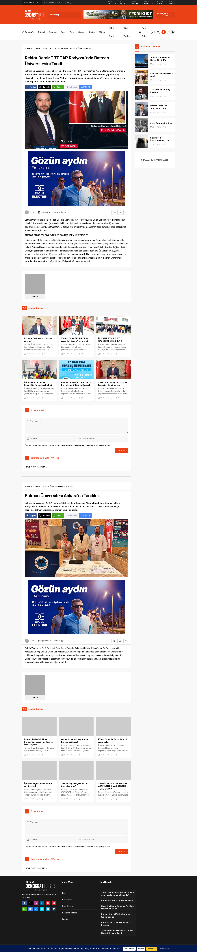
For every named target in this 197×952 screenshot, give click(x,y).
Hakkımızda (67, 899)
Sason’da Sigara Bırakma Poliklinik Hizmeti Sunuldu (66, 3)
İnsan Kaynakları (69, 906)
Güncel (37, 48)
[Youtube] (48, 903)
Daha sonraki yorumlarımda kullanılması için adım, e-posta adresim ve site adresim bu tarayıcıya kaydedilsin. (69, 445)
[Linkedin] (42, 903)
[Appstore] (36, 909)
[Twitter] (30, 903)
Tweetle (46, 87)
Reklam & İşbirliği (69, 913)
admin (31, 212)
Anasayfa (28, 48)
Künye (65, 893)
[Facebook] (24, 903)
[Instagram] (36, 903)
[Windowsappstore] (48, 909)
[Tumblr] (54, 909)
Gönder (60, 87)
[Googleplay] (42, 909)
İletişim (65, 919)
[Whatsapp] (24, 909)
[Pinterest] (54, 903)
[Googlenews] (30, 909)
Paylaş (33, 87)
